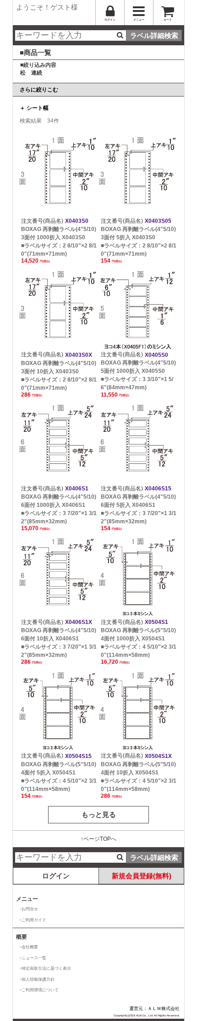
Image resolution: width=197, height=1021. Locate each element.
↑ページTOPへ (98, 839)
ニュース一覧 (34, 958)
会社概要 (30, 947)
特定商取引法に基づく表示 (46, 968)
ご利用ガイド (34, 920)
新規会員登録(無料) (141, 876)
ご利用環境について (40, 990)
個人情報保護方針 (38, 979)
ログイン (56, 876)
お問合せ (30, 909)
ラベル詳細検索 (154, 35)
